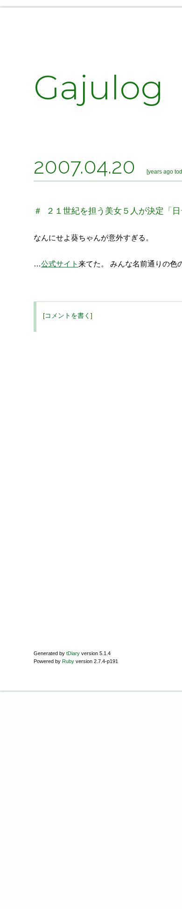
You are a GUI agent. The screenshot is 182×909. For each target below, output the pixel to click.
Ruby (68, 661)
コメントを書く (68, 315)
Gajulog (99, 87)
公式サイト (59, 264)
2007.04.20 (84, 166)
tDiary (73, 653)
